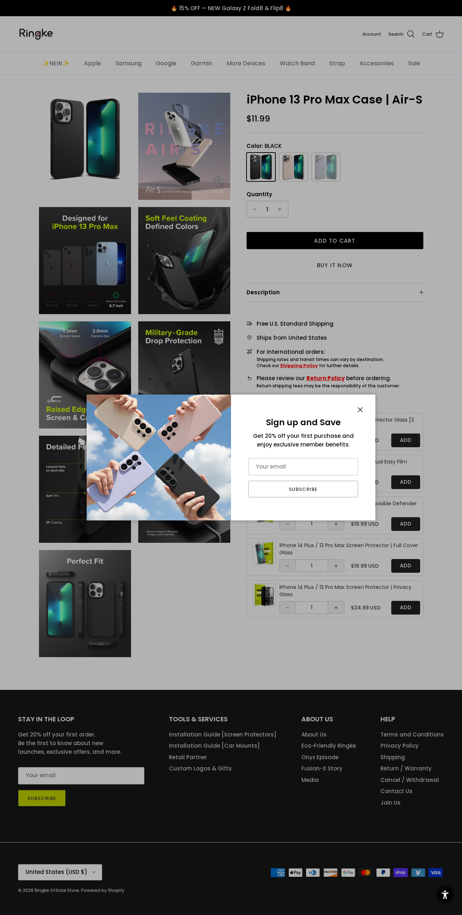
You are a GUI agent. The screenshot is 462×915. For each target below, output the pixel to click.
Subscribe (303, 489)
